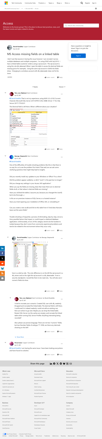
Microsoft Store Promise (40, 393)
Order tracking (37, 387)
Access (36, 8)
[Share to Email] (71, 363)
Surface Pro (5, 374)
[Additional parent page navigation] (22, 8)
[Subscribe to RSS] (67, 363)
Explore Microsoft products (8, 393)
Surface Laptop (6, 377)
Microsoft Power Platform (8, 418)
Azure (35, 405)
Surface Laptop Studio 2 (8, 380)
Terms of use (39, 436)
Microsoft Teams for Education (73, 380)
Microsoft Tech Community (40, 418)
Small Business (6, 428)
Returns (36, 383)
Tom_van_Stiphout (20, 93)
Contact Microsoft (13, 436)
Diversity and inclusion (71, 421)
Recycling (63, 436)
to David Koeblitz (48, 298)
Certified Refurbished (39, 390)
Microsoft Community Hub (12, 8)
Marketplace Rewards (39, 425)
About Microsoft (70, 409)
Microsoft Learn (38, 412)
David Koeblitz (18, 46)
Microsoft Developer (39, 409)
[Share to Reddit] (61, 363)
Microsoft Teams (6, 421)
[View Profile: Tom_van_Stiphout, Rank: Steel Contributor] (12, 94)
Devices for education (71, 377)
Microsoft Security (6, 409)
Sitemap (4, 436)
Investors (68, 418)
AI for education (70, 396)
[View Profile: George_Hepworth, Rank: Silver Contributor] (12, 157)
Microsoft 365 (29, 8)
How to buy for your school (72, 387)
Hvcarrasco (18, 343)
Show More (20, 337)
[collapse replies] (5, 93)
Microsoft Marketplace (39, 421)
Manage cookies (29, 436)
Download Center (38, 377)
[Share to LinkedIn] (51, 363)
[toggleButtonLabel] (96, 8)
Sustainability (69, 428)
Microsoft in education (71, 374)
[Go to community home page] (6, 3)
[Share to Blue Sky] (64, 363)
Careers (68, 405)
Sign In (94, 3)
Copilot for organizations (8, 383)
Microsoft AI (5, 405)
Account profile (38, 374)
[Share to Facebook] (54, 363)
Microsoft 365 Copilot (7, 425)
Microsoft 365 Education (72, 383)
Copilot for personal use (8, 387)
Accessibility (69, 425)
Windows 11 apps (6, 396)
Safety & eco (55, 436)
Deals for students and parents (73, 393)
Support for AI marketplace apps (42, 415)
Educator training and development (74, 390)
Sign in (78, 56)
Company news (70, 412)
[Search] (82, 3)
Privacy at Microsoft (71, 415)
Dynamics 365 (5, 412)
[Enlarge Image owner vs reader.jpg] (30, 254)
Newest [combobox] (62, 87)
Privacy (21, 436)
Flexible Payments (38, 396)
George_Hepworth (21, 156)
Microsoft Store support (40, 380)
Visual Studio (37, 428)
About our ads (71, 436)
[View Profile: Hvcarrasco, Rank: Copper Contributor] (12, 344)
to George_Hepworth (47, 237)
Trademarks (47, 436)
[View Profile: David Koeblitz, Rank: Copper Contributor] (9, 47)
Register (87, 3)
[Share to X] (57, 363)
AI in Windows (5, 390)
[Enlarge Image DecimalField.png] (28, 127)
